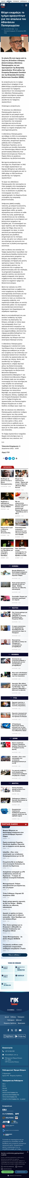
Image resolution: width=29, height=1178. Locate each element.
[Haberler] (21, 977)
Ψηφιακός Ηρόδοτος (10, 1023)
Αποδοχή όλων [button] (7, 1171)
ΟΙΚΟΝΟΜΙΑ (15, 654)
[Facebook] (8, 1030)
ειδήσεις (9, 1)
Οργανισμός (21, 1023)
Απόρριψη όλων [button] (21, 1171)
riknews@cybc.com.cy (11, 1054)
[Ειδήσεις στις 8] (7, 969)
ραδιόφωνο (23, 1)
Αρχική (7, 1017)
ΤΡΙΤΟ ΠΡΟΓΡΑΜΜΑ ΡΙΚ (9, 1097)
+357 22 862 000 (10, 1051)
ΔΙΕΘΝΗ (15, 738)
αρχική (3, 1)
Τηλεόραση (21, 1017)
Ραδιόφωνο (10, 1020)
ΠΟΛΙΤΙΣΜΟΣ (24, 35)
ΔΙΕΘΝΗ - (5, 848)
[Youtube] (20, 1030)
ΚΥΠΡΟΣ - (5, 868)
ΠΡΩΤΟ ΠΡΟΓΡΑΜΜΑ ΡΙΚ (10, 1092)
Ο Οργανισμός (6, 1073)
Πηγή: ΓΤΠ (5, 452)
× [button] (27, 1152)
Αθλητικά (19, 1020)
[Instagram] (16, 1030)
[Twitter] (12, 1030)
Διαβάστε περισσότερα (20, 1164)
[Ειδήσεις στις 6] (7, 977)
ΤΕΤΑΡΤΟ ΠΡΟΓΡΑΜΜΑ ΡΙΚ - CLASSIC (13, 1099)
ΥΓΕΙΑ (15, 698)
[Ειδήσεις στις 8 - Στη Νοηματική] (21, 969)
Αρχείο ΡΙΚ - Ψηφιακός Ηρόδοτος (12, 1075)
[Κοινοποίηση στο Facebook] (6, 458)
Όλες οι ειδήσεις (14, 955)
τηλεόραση (16, 1)
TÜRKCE (19, 1010)
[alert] (14, 1164)
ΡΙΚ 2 (4, 1086)
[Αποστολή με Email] (13, 458)
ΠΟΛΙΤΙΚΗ (15, 608)
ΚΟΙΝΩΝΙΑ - (5, 838)
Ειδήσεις (13, 1017)
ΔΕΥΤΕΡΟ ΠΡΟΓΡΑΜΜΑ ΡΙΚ (10, 1095)
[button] (2, 1166)
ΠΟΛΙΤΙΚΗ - (5, 933)
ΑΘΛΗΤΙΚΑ (15, 783)
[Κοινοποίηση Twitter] (9, 458)
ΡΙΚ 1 (4, 1084)
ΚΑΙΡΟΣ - (4, 940)
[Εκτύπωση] (16, 458)
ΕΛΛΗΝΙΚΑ (10, 1010)
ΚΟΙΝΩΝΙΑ (15, 566)
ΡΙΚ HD (4, 1088)
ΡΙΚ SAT (4, 1090)
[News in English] (7, 985)
